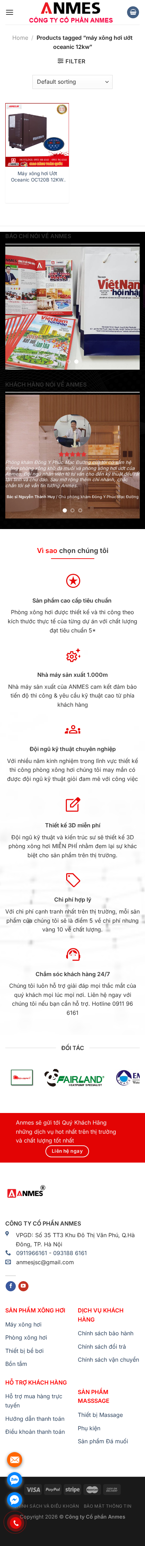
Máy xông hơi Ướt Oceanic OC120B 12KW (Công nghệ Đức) (37, 177)
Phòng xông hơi (26, 1337)
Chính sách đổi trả (102, 1346)
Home (20, 37)
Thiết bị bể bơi (24, 1350)
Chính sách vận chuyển (108, 1359)
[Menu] (9, 12)
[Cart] (133, 12)
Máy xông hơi (23, 1324)
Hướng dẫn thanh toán (34, 1418)
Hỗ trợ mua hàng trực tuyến (33, 1401)
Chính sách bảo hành (105, 1333)
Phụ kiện (89, 1428)
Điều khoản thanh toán (35, 1431)
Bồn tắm (16, 1363)
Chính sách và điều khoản (46, 1506)
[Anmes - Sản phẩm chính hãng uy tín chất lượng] (70, 12)
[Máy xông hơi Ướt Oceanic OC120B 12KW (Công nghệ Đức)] (37, 135)
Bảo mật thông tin (107, 1506)
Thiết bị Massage (100, 1414)
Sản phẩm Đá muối (103, 1441)
